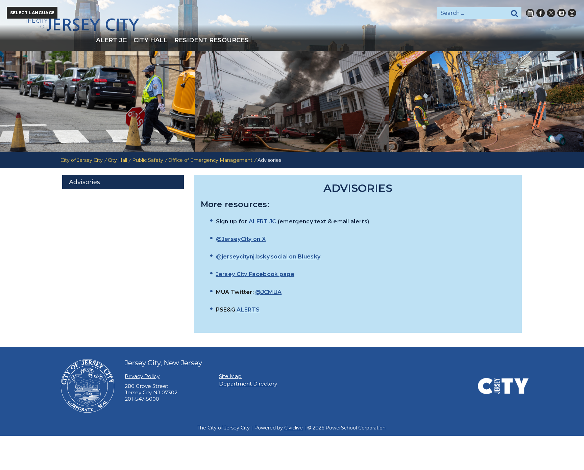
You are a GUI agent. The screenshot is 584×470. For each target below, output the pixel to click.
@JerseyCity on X (241, 239)
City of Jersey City (81, 160)
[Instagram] (572, 13)
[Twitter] (551, 13)
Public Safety (147, 160)
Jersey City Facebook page (255, 274)
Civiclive (293, 428)
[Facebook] (540, 13)
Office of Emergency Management (210, 160)
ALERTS (248, 309)
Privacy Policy (142, 376)
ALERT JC (262, 221)
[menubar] (292, 40)
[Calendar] (530, 13)
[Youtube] (561, 13)
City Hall (117, 160)
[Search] (514, 13)
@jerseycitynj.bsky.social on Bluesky (268, 256)
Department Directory (248, 383)
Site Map (230, 376)
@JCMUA (268, 292)
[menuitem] (111, 40)
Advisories (84, 182)
